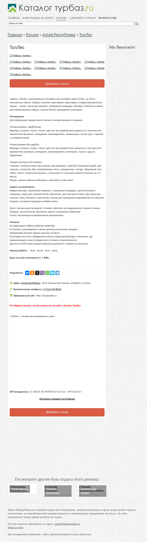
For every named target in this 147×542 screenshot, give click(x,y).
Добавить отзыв (57, 83)
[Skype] (52, 273)
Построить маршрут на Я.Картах (57, 399)
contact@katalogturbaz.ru (67, 523)
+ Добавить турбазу (82, 18)
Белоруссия (107, 18)
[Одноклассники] (32, 273)
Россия (61, 18)
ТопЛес (85, 35)
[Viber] (42, 273)
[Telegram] (57, 273)
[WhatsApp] (47, 273)
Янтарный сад (19, 488)
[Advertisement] (57, 447)
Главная (14, 18)
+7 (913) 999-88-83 (51, 289)
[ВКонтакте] (27, 273)
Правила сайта (15, 527)
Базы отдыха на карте (37, 18)
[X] (37, 273)
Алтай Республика (58, 35)
